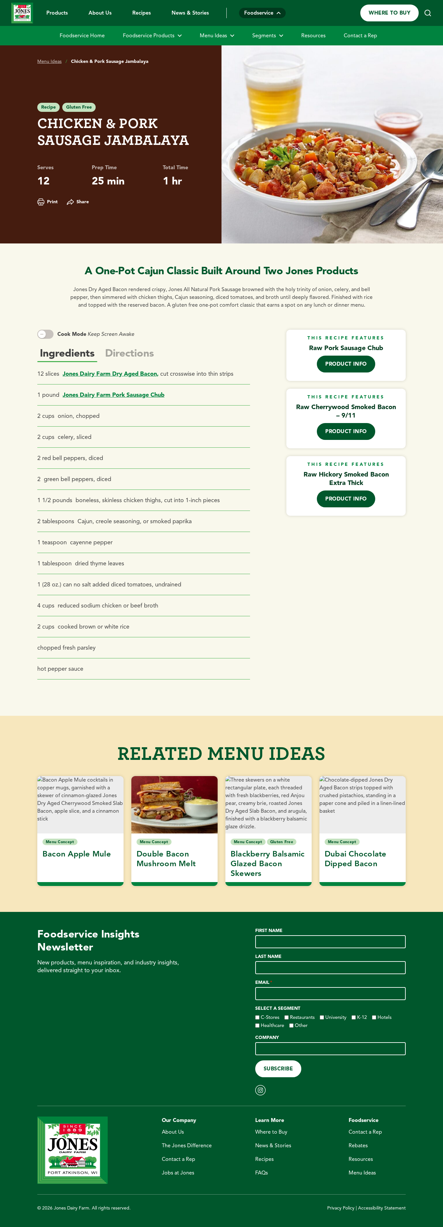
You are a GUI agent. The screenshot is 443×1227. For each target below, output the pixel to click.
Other (301, 1025)
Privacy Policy (340, 1208)
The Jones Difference (187, 1145)
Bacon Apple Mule (76, 854)
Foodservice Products (148, 35)
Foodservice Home (82, 35)
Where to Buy (389, 13)
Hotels (384, 1017)
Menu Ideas (213, 35)
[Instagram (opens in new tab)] (260, 1090)
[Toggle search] (427, 12)
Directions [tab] (129, 353)
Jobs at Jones (178, 1173)
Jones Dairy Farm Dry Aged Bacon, (111, 373)
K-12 (362, 1017)
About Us (100, 13)
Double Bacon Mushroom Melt (166, 858)
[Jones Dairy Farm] (22, 13)
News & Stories (190, 13)
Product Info (346, 364)
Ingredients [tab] (67, 353)
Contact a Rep (360, 35)
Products (57, 13)
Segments (264, 35)
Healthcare (272, 1025)
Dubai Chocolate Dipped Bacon (356, 858)
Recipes (141, 13)
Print (52, 202)
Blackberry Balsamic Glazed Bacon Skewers (268, 863)
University (335, 1017)
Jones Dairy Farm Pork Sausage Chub (113, 394)
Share (83, 202)
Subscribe (278, 1069)
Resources (313, 35)
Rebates (358, 1145)
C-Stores (270, 1017)
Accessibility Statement (382, 1208)
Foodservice (258, 13)
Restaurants (302, 1017)
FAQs (261, 1173)
